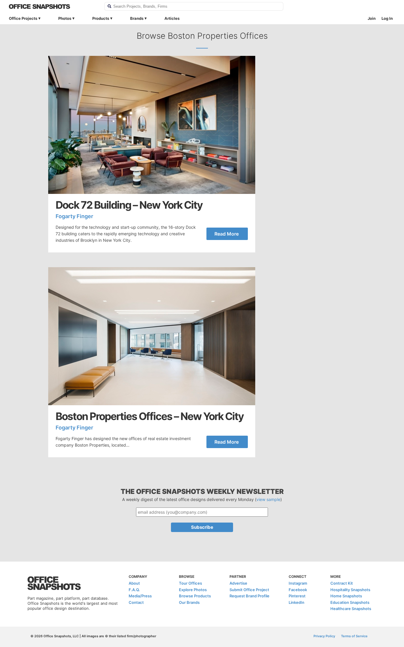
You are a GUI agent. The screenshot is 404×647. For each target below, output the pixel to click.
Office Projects (23, 18)
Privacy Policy (324, 636)
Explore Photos (193, 589)
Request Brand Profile (249, 596)
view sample (268, 499)
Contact (136, 602)
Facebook (298, 589)
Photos (64, 18)
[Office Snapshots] (53, 6)
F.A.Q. (134, 589)
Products (100, 18)
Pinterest (297, 596)
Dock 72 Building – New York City (129, 205)
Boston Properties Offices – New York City (150, 416)
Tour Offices (190, 583)
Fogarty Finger (74, 216)
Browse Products (195, 596)
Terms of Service (354, 636)
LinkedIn (296, 602)
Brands (136, 18)
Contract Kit (341, 583)
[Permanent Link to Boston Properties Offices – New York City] (151, 336)
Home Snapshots (346, 596)
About (134, 583)
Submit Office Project (249, 589)
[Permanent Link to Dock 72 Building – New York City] (151, 125)
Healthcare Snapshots (350, 608)
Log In (387, 18)
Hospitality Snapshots (350, 589)
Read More (226, 234)
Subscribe (202, 527)
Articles (172, 18)
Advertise (238, 583)
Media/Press (140, 596)
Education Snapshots (349, 602)
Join (372, 18)
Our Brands (189, 602)
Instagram (298, 583)
